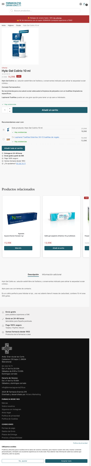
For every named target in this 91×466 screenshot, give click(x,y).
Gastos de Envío (8, 431)
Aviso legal (6, 413)
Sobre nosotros (8, 406)
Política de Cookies (10, 419)
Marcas (5, 403)
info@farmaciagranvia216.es (13, 387)
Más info (18, 248)
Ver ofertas (57, 18)
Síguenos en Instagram (11, 409)
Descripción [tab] (33, 274)
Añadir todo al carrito (13, 148)
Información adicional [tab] (51, 274)
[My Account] (80, 4)
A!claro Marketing (33, 394)
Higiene (11, 25)
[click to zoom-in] (20, 46)
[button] (84, 4)
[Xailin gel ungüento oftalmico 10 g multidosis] (61, 215)
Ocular (18, 25)
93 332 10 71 (21, 163)
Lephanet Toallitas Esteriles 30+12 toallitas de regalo (37, 137)
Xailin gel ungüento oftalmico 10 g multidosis (59, 236)
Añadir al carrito (50, 110)
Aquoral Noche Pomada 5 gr (14, 236)
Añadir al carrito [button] (58, 248)
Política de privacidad (11, 416)
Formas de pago (8, 428)
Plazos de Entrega (9, 434)
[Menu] (5, 4)
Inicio (4, 25)
